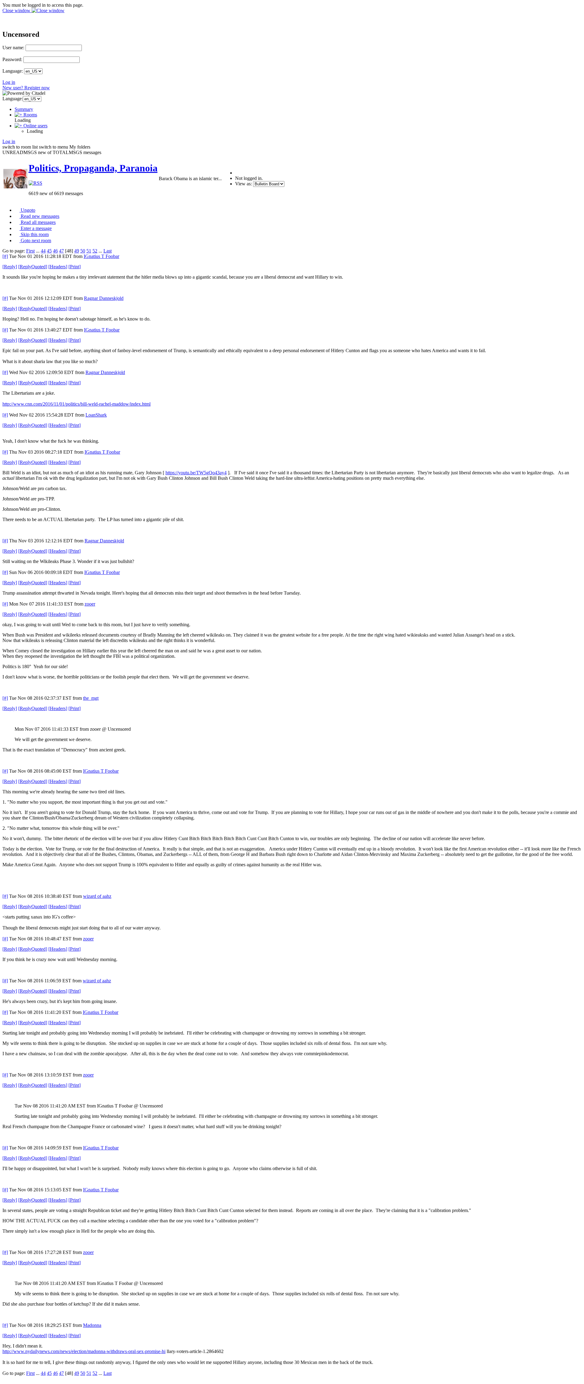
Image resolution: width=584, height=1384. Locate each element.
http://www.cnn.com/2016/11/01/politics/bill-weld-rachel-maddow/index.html (76, 404)
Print (74, 266)
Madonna (92, 1325)
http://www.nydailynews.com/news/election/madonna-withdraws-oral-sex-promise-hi (83, 1351)
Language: (12, 71)
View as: (243, 183)
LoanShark (96, 414)
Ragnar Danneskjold (103, 298)
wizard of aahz (97, 896)
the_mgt (91, 698)
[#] (5, 256)
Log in (8, 82)
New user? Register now (26, 87)
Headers (57, 266)
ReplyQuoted (32, 266)
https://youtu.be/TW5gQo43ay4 (196, 472)
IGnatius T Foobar (101, 256)
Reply (9, 266)
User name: (13, 47)
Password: (12, 59)
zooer (90, 603)
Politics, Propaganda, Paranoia (93, 168)
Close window (17, 10)
